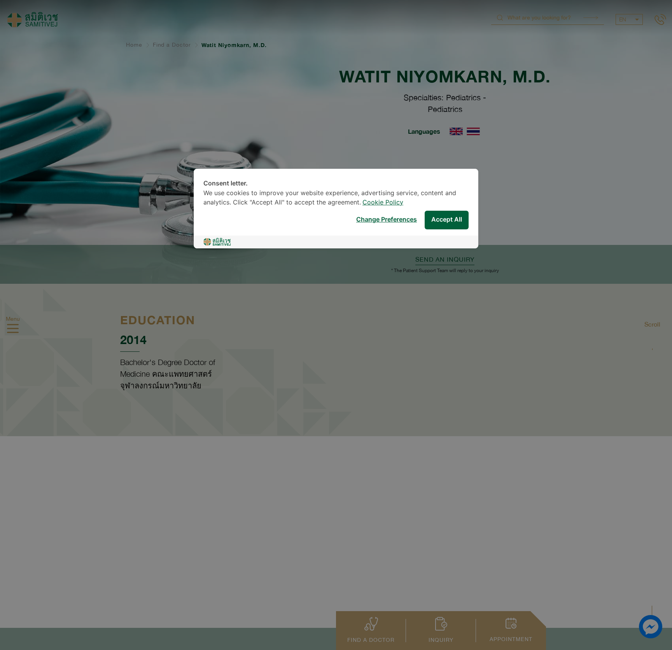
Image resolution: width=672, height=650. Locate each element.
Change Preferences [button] (386, 220)
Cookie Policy (382, 202)
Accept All (446, 220)
